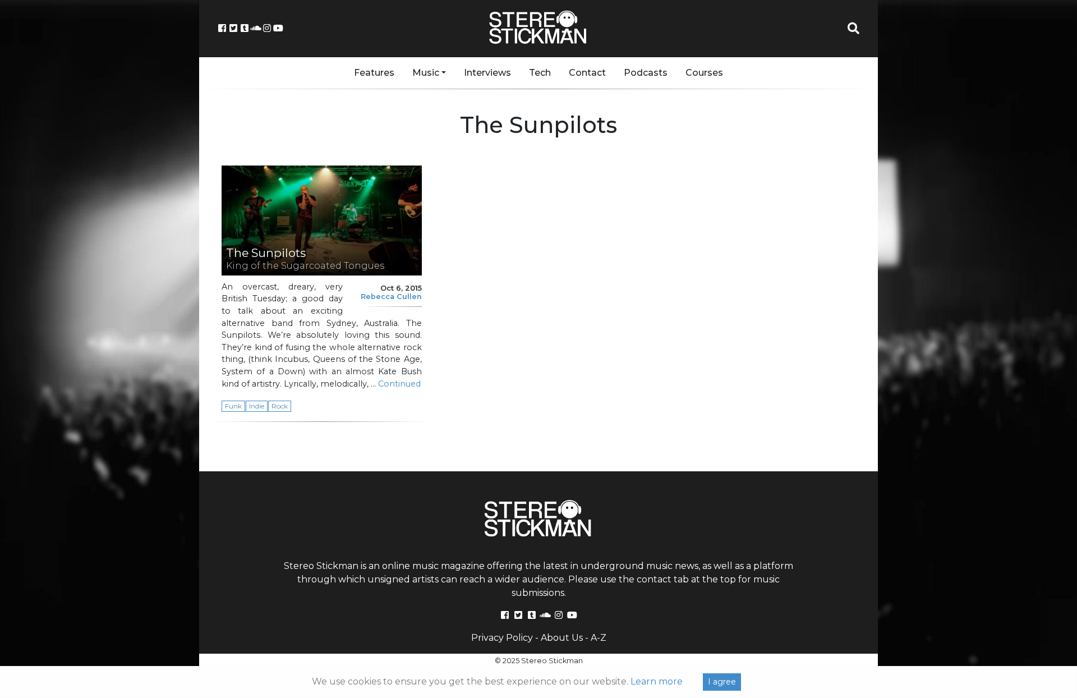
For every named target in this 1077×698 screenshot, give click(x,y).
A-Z (598, 637)
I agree (722, 682)
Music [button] (425, 72)
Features (374, 72)
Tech (540, 72)
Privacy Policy (502, 637)
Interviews (487, 72)
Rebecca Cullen (391, 296)
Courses (704, 72)
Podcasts (646, 72)
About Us (562, 637)
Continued (399, 384)
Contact (587, 72)
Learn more (656, 681)
